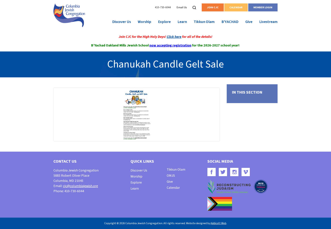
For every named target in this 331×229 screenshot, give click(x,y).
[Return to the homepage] (69, 15)
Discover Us (121, 22)
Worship (144, 22)
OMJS (171, 175)
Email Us (182, 7)
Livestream (268, 22)
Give (248, 22)
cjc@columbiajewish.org (80, 186)
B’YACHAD (230, 22)
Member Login (262, 7)
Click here (174, 36)
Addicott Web (218, 223)
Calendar (236, 7)
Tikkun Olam (204, 22)
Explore (164, 22)
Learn (182, 22)
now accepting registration (170, 45)
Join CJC (213, 7)
